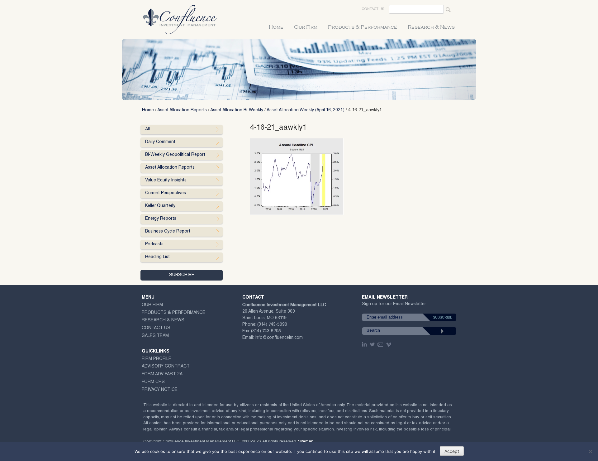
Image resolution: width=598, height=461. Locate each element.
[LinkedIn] (365, 344)
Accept (451, 451)
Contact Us (373, 9)
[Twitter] (373, 344)
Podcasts (154, 244)
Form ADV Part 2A (162, 374)
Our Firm (305, 27)
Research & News (431, 27)
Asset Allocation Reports (182, 110)
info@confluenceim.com (279, 338)
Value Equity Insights (166, 180)
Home (276, 27)
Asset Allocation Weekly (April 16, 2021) (305, 110)
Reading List (157, 257)
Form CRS (153, 382)
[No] (590, 451)
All (147, 129)
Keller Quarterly (160, 206)
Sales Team (155, 336)
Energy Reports (160, 219)
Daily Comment (160, 142)
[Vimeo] (389, 344)
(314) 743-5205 (266, 331)
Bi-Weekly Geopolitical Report (175, 155)
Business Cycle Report (167, 231)
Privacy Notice (160, 390)
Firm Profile (156, 359)
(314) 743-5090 (272, 325)
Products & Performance (362, 27)
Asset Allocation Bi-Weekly (236, 110)
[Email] (380, 344)
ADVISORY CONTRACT (166, 366)
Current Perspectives (165, 193)
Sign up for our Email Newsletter (394, 305)
